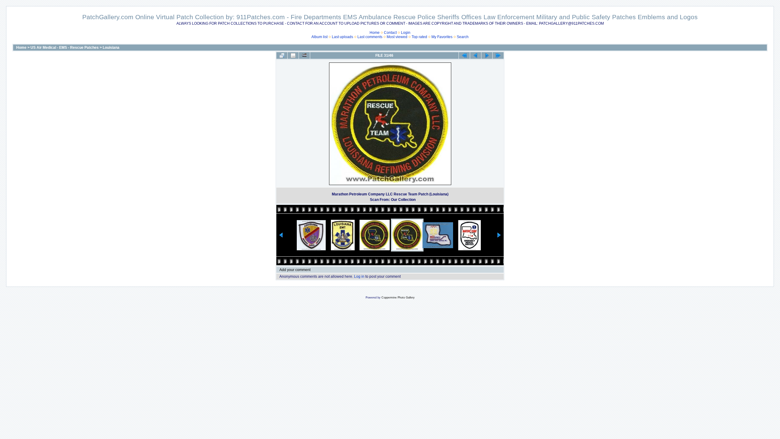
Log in (359, 276)
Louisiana (111, 47)
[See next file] (486, 55)
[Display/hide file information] (293, 55)
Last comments (369, 37)
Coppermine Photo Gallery (398, 297)
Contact (390, 32)
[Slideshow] (304, 55)
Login (405, 32)
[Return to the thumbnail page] (281, 55)
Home (375, 32)
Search (463, 37)
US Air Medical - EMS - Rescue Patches (64, 47)
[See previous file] (475, 55)
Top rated (419, 37)
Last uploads (342, 37)
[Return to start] (464, 55)
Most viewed (397, 37)
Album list (319, 37)
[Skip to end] (498, 55)
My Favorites (441, 37)
